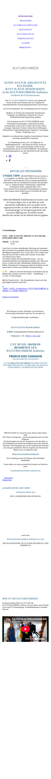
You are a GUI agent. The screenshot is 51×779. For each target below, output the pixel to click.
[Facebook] (9, 160)
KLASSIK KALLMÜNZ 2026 (25, 25)
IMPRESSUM (24, 47)
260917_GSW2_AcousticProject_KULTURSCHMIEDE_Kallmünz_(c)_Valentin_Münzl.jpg (25, 290)
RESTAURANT (25, 30)
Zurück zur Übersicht (10, 297)
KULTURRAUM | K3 (25, 34)
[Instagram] (10, 156)
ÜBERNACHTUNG (25, 39)
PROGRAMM (25, 21)
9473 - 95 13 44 (33, 336)
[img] (25, 7)
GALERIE (25, 43)
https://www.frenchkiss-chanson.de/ (25, 454)
